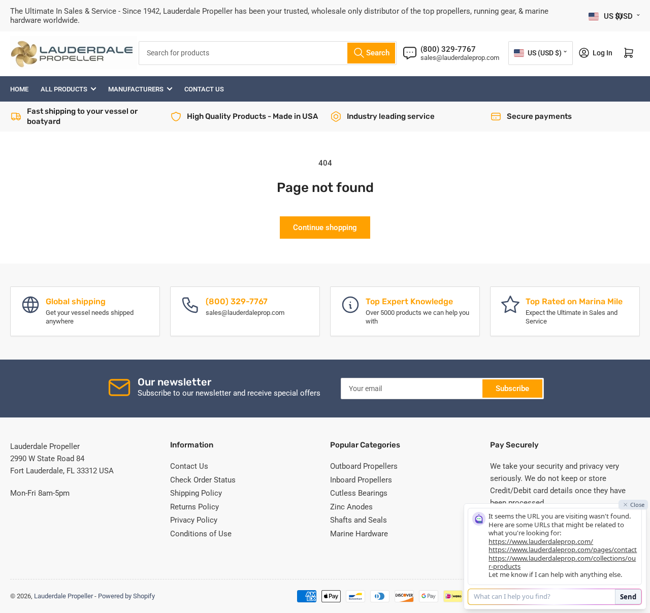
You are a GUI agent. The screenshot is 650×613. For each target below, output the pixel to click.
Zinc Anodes (351, 506)
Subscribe (512, 388)
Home (19, 89)
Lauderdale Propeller (63, 596)
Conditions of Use (201, 533)
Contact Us (204, 89)
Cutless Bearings (358, 493)
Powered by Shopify (126, 596)
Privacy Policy (193, 520)
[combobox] (268, 53)
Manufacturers (136, 89)
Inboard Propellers (361, 480)
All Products (64, 89)
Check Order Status (203, 480)
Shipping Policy (196, 493)
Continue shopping (325, 227)
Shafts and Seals (358, 520)
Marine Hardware (359, 533)
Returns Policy (194, 506)
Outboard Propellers (364, 466)
